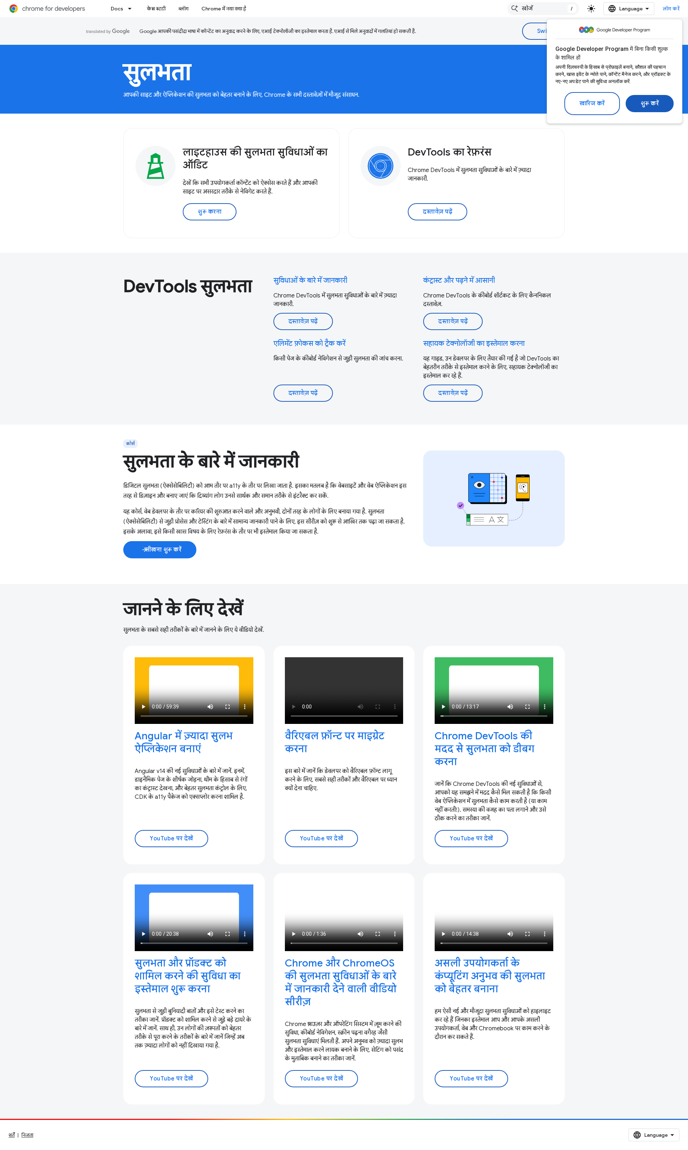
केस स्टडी (156, 8)
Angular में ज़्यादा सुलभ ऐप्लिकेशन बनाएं (184, 742)
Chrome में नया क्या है (223, 8)
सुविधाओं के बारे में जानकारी (310, 280)
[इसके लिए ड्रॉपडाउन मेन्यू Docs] (131, 8)
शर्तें (12, 1135)
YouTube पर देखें (171, 838)
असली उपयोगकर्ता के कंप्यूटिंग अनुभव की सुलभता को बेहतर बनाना (490, 976)
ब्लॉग (183, 8)
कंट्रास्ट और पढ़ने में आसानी (459, 280)
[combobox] (543, 8)
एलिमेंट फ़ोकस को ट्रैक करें (309, 343)
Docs (117, 8)
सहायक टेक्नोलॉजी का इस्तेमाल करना (474, 343)
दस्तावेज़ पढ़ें (437, 211)
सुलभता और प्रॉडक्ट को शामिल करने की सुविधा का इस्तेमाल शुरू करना (187, 976)
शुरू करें (650, 103)
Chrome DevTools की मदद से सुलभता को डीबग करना (484, 749)
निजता (27, 1135)
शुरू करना (209, 211)
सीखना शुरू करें (161, 549)
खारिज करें (592, 103)
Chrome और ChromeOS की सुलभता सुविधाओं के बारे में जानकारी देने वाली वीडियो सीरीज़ (340, 982)
